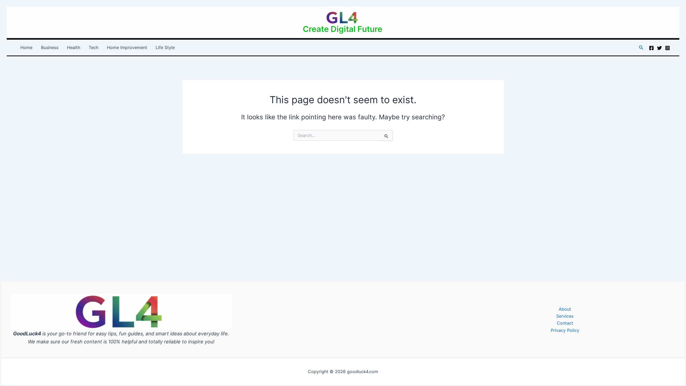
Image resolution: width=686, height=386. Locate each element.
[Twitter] (659, 48)
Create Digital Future (342, 29)
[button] (641, 47)
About (565, 309)
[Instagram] (667, 48)
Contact (565, 323)
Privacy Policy (565, 330)
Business (49, 47)
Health (73, 47)
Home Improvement (127, 47)
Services (564, 316)
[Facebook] (651, 48)
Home (26, 47)
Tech (93, 47)
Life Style (165, 47)
